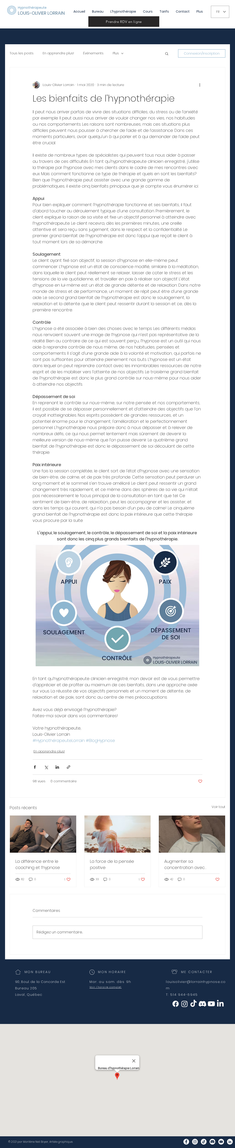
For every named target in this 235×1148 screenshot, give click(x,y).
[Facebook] (175, 1004)
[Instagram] (184, 1004)
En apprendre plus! (58, 53)
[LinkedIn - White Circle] (230, 1142)
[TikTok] (193, 1004)
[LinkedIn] (220, 1004)
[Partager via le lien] (68, 767)
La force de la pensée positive (112, 864)
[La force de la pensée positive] (117, 834)
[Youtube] (211, 1004)
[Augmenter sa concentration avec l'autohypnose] (192, 834)
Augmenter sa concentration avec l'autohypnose (184, 864)
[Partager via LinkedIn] (57, 767)
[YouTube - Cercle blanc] (221, 1142)
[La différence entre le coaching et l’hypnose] (43, 834)
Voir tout (218, 807)
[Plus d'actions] (199, 85)
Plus (116, 53)
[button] (167, 53)
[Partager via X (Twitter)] (46, 767)
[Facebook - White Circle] (186, 1142)
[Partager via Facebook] (35, 767)
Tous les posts (22, 53)
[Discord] (202, 1004)
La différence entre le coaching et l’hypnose (37, 864)
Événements (93, 53)
